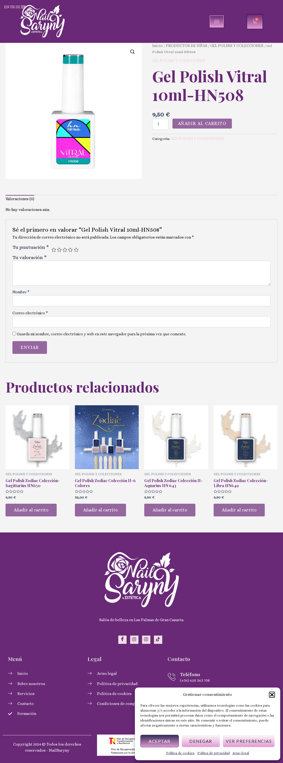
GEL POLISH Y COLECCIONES (236, 45)
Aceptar (160, 741)
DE (17, 7)
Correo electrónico (30, 313)
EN (6, 7)
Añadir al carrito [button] (31, 510)
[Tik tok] (158, 640)
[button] (272, 694)
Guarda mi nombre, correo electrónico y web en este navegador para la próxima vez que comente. (101, 334)
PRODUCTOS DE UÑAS (186, 45)
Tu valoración (29, 257)
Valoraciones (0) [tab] (20, 199)
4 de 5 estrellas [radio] (70, 249)
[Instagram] (134, 640)
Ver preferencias (249, 741)
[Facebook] (122, 640)
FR (12, 7)
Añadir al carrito (202, 123)
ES (23, 7)
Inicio (157, 45)
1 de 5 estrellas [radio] (53, 249)
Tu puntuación (30, 247)
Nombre (20, 292)
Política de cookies (180, 753)
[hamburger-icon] (217, 21)
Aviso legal (240, 753)
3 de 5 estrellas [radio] (64, 249)
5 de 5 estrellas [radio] (76, 249)
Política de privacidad (213, 753)
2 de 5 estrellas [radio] (59, 249)
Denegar (200, 741)
